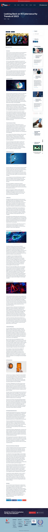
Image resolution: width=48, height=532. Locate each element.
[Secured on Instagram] (37, 41)
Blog (8, 18)
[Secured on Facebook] (33, 41)
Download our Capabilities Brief (25, 1)
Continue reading (36, 64)
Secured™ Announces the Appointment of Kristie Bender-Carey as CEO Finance (39, 100)
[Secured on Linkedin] (35, 41)
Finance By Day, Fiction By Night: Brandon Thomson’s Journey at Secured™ (38, 77)
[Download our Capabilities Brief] (19, 1)
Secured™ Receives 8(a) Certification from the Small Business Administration (39, 56)
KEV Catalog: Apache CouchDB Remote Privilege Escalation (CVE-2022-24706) (37, 153)
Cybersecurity (8, 31)
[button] (8, 500)
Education (13, 31)
